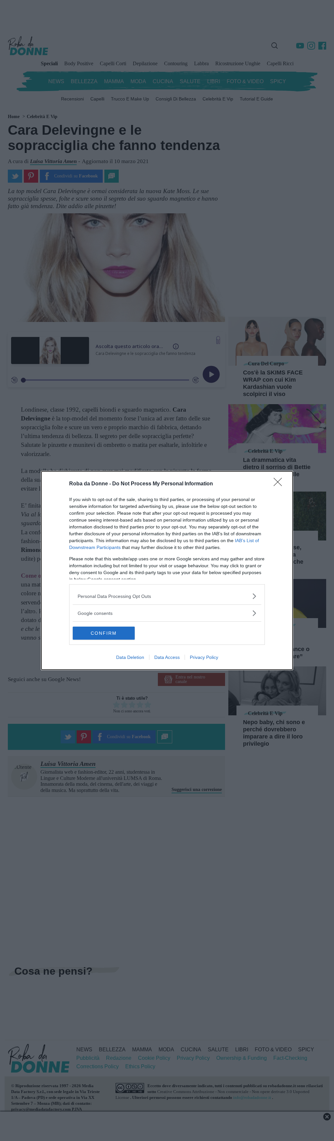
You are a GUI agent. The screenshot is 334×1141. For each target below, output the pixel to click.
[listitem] (167, 596)
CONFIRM (104, 633)
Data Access (167, 657)
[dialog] (167, 570)
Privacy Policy (204, 657)
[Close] (280, 484)
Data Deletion (130, 657)
